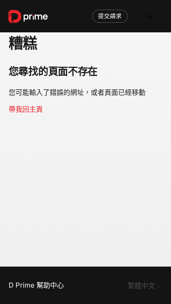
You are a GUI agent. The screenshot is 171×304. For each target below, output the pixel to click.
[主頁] (28, 16)
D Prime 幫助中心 (36, 285)
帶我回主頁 (26, 109)
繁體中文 (142, 285)
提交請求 (110, 16)
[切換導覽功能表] (149, 16)
